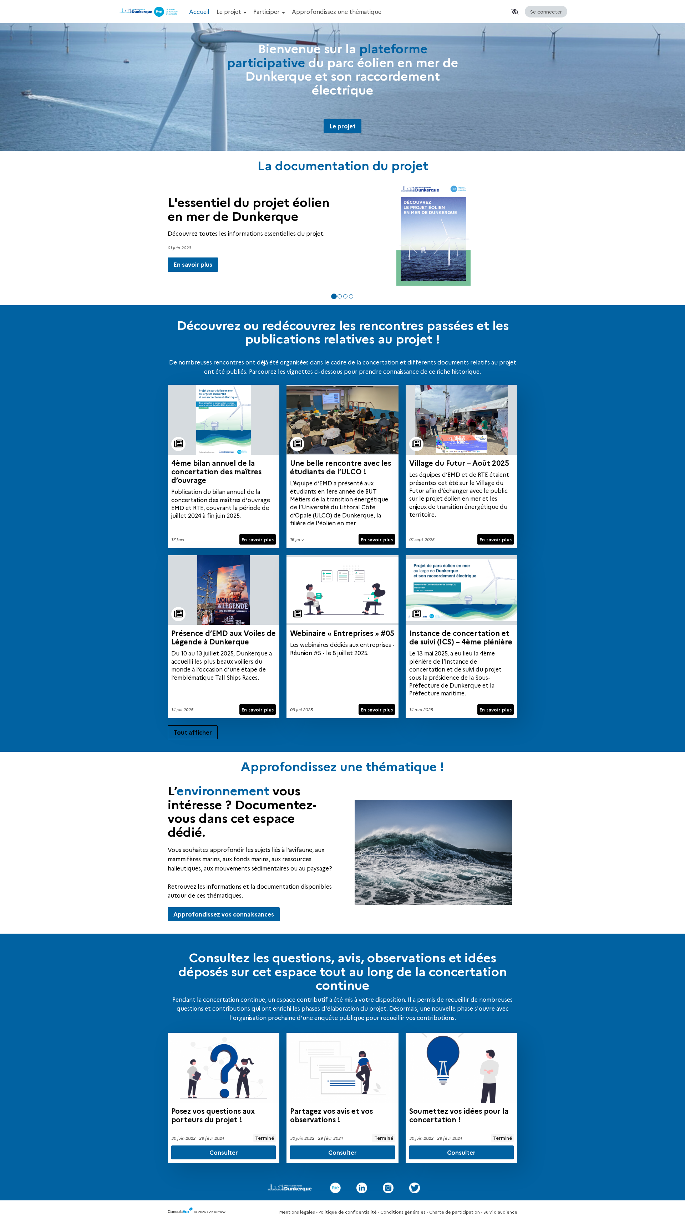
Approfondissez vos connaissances (223, 914)
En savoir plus (192, 276)
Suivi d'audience (500, 1212)
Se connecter (546, 11)
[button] (514, 11)
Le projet (230, 11)
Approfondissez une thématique (336, 11)
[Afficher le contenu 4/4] (351, 296)
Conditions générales (403, 1212)
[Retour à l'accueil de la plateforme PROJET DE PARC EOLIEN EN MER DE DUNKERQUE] (150, 11)
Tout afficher (192, 732)
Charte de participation (454, 1212)
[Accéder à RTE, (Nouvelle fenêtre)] (335, 1188)
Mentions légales (297, 1212)
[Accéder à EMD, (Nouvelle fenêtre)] (289, 1188)
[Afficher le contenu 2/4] (339, 297)
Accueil (199, 11)
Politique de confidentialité (348, 1212)
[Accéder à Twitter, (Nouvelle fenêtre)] (414, 1188)
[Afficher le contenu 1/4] (334, 296)
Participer (267, 11)
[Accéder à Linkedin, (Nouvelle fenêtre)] (361, 1188)
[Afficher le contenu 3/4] (345, 296)
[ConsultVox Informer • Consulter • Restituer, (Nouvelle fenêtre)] (181, 1212)
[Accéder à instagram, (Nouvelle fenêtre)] (388, 1188)
